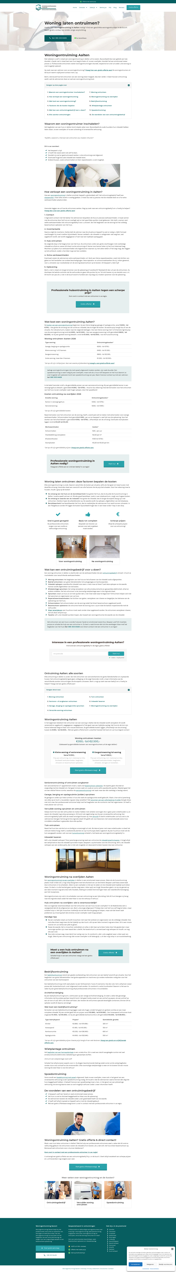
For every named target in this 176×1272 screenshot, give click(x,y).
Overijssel (112, 1245)
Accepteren (135, 1264)
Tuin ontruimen (97, 697)
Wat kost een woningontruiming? (62, 101)
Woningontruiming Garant (71, 1268)
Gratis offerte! (86, 304)
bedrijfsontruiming (55, 975)
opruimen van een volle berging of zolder (106, 800)
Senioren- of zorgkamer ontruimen (63, 701)
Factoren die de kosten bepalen (62, 106)
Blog (115, 7)
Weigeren (150, 1264)
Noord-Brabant (113, 1241)
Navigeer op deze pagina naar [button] (56, 85)
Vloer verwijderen (55, 610)
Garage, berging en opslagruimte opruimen (66, 706)
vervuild (95, 816)
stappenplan (49, 198)
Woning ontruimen (98, 92)
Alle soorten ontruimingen (59, 115)
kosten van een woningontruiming (60, 325)
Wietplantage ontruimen (102, 106)
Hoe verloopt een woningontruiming (63, 97)
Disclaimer (103, 1268)
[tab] (88, 85)
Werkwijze (103, 7)
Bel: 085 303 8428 (59, 38)
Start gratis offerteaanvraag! (86, 770)
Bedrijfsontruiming (99, 101)
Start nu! (112, 464)
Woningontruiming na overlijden (104, 97)
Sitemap (83, 1268)
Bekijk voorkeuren (165, 1264)
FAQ (110, 7)
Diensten (82, 7)
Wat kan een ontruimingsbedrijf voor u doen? (67, 110)
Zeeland (111, 1249)
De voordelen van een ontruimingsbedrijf (108, 115)
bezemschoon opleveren (94, 786)
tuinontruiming (78, 833)
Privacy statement (93, 1268)
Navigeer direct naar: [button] (53, 690)
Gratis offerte (133, 7)
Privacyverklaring (154, 1268)
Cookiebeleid (145, 1268)
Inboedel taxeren (98, 701)
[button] (172, 1249)
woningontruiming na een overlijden (61, 880)
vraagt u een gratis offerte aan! (102, 363)
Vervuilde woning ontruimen (60, 710)
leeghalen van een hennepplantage (60, 1052)
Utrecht (111, 1247)
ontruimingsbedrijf (110, 573)
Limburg (112, 1239)
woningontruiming (58, 195)
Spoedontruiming (98, 110)
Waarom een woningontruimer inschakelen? (67, 92)
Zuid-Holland (113, 1251)
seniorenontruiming (83, 790)
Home (75, 7)
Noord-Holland (113, 1243)
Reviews (121, 7)
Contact (111, 1268)
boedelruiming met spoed (66, 1077)
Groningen (112, 1237)
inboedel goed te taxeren (110, 840)
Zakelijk (92, 7)
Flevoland (112, 1231)
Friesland (112, 1233)
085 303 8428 (56, 377)
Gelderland (112, 1235)
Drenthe (111, 1229)
